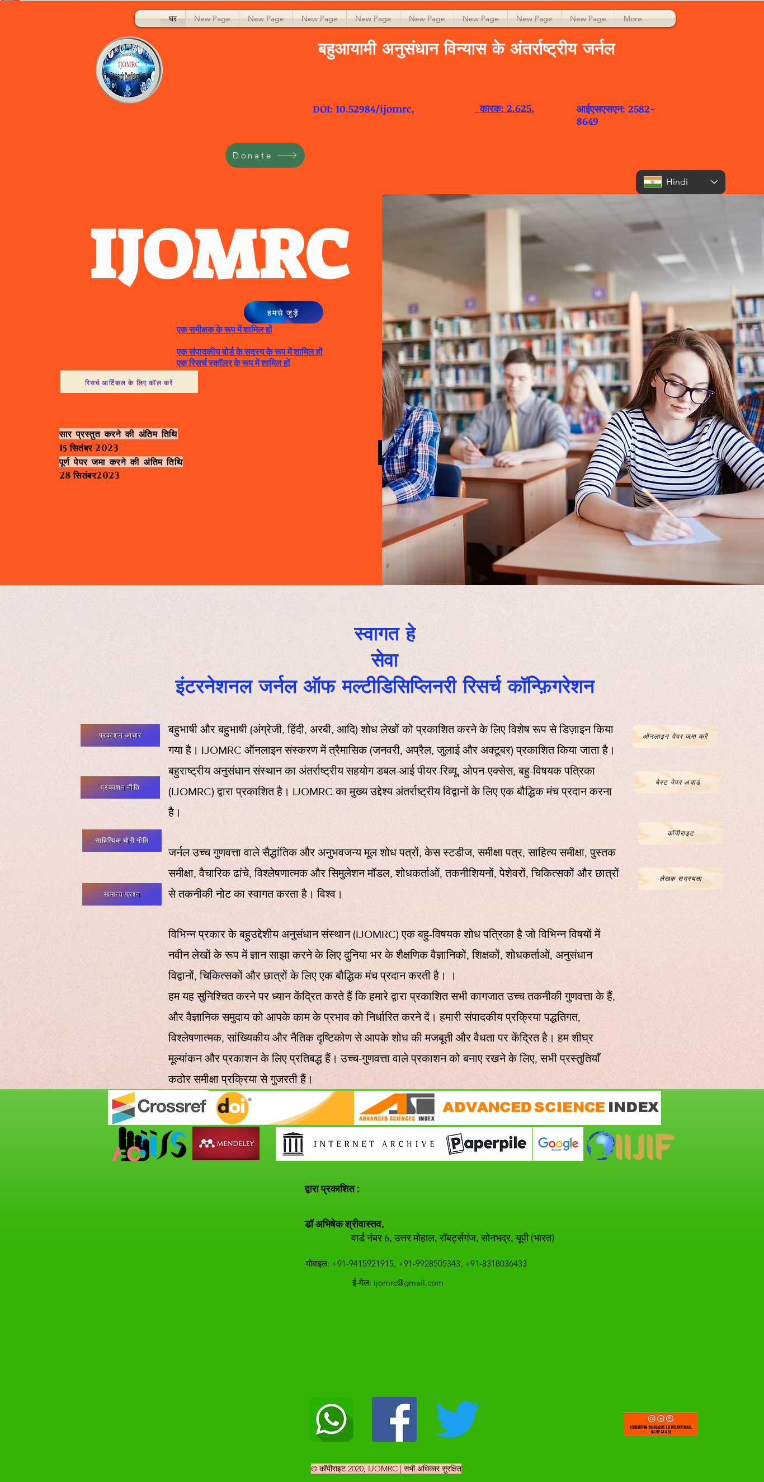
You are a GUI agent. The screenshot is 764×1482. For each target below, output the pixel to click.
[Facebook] (394, 1419)
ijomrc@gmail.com (409, 1282)
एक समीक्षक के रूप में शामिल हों (224, 329)
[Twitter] (457, 1419)
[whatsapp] (331, 1419)
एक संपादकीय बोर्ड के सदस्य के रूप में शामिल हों (250, 351)
